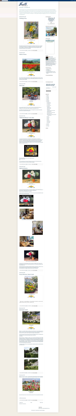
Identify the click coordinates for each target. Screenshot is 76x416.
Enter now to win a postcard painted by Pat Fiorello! (31, 376)
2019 (47, 96)
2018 (47, 97)
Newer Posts (21, 402)
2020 (47, 95)
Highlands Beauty (23, 168)
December (48, 102)
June (47, 117)
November (48, 103)
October (48, 104)
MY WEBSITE (47, 69)
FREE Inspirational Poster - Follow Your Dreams (51, 73)
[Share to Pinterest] (36, 50)
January (48, 122)
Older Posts (41, 402)
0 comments (29, 50)
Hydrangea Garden (23, 309)
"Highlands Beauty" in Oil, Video (26, 117)
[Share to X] (35, 164)
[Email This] (33, 50)
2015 (47, 100)
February (48, 121)
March (48, 120)
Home (31, 402)
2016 (47, 99)
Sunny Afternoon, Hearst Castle (26, 274)
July (47, 116)
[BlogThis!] (34, 50)
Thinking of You (23, 18)
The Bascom (36, 268)
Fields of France (22, 54)
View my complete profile (49, 65)
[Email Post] (31, 50)
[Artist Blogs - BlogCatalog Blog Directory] (44, 408)
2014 (47, 101)
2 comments (29, 113)
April (47, 119)
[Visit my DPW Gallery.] (50, 42)
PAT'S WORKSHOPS (48, 70)
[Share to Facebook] (35, 50)
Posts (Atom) (24, 403)
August (48, 106)
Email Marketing (50, 24)
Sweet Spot (21, 85)
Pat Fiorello (23, 50)
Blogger (44, 410)
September (48, 105)
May (47, 118)
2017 (47, 98)
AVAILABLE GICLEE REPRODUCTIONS (50, 71)
